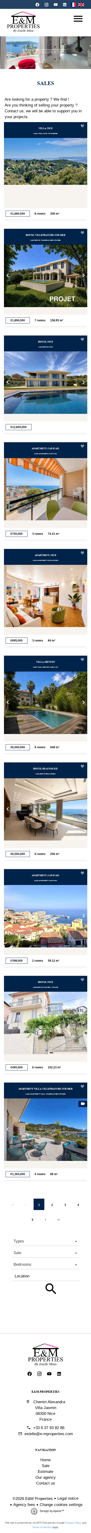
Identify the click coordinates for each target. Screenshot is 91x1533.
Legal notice (67, 1498)
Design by (51, 1511)
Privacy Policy (73, 1522)
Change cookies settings (61, 1504)
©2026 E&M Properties (33, 1498)
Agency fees (24, 1504)
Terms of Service (42, 1527)
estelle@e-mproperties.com (48, 1434)
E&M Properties (46, 1391)
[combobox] (45, 1241)
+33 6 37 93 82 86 (48, 1428)
